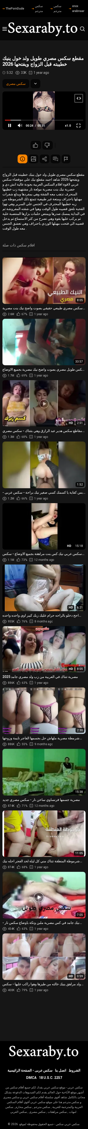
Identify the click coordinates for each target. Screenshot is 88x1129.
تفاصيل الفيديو (22, 159)
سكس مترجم (39, 8)
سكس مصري (16, 84)
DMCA (31, 1078)
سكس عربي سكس (67, 1124)
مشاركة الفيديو (44, 159)
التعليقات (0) (55, 159)
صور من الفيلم (33, 159)
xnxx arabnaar (78, 8)
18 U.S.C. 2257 (50, 1078)
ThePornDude (15, 8)
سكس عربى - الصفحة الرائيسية (30, 1070)
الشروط (74, 1070)
